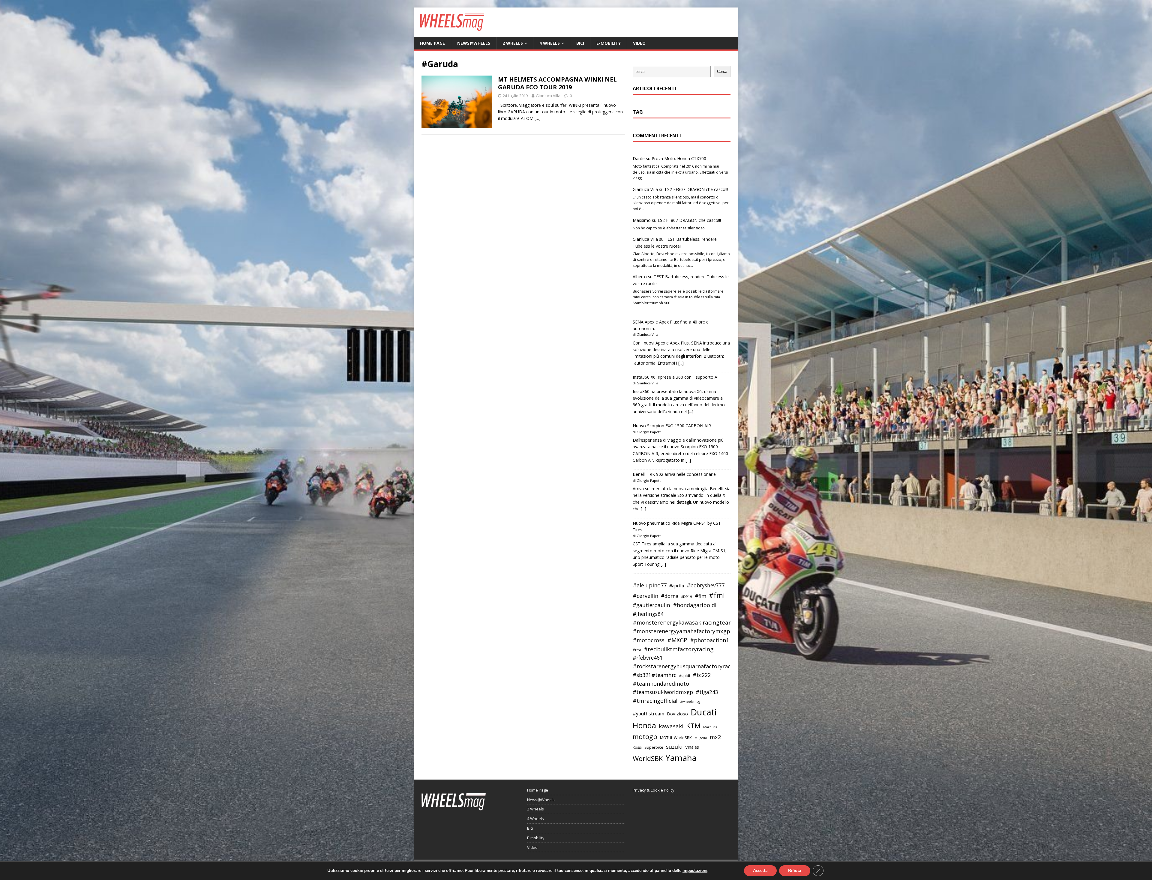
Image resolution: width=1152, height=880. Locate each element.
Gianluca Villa (548, 95)
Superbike (653, 747)
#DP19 (686, 596)
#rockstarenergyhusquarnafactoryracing (686, 666)
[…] (538, 118)
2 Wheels (512, 43)
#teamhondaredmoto (661, 683)
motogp (645, 736)
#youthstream (648, 713)
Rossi (637, 747)
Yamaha (681, 757)
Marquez (710, 727)
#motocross (648, 640)
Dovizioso (677, 714)
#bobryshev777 (706, 585)
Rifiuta (794, 870)
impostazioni (694, 870)
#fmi (717, 595)
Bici (580, 43)
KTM (693, 725)
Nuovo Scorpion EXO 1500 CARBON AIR (672, 425)
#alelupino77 (650, 585)
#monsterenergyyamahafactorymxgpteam (688, 631)
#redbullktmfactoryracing (678, 649)
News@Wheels (473, 43)
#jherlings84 (648, 613)
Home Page (432, 43)
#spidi (684, 675)
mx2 (715, 737)
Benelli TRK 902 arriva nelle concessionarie (674, 474)
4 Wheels (549, 43)
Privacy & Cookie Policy (653, 790)
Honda (644, 725)
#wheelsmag (690, 701)
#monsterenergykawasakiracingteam (683, 622)
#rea (637, 649)
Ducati (704, 712)
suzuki (674, 746)
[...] (681, 363)
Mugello (700, 738)
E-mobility (608, 43)
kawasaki (671, 726)
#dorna (669, 595)
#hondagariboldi (694, 605)
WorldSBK (648, 758)
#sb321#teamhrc (654, 675)
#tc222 (702, 675)
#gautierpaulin (651, 605)
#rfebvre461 (648, 657)
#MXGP (677, 640)
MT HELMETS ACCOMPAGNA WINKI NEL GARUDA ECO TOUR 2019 (557, 83)
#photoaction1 (709, 640)
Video (639, 43)
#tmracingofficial (655, 700)
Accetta (760, 870)
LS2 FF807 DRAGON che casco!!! (696, 189)
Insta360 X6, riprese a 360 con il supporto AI (675, 377)
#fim (700, 595)
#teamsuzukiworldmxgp (663, 692)
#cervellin (645, 595)
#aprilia (676, 586)
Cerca (722, 71)
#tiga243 (707, 692)
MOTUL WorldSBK (676, 737)
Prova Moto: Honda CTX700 (679, 158)
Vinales (692, 747)
